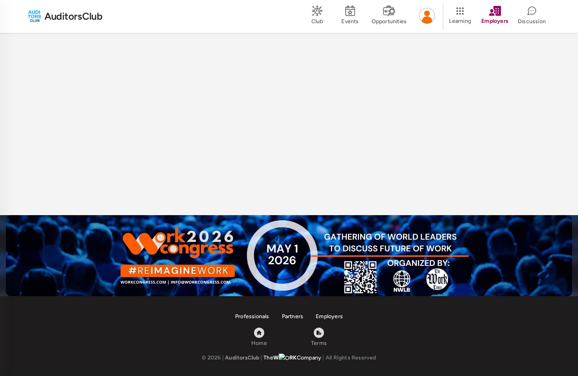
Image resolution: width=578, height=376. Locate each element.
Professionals (252, 316)
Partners (293, 316)
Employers (329, 316)
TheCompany (292, 357)
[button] (427, 16)
